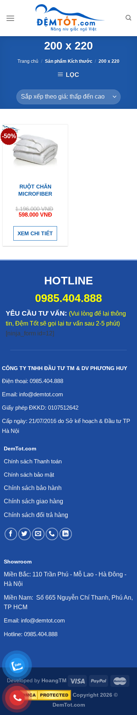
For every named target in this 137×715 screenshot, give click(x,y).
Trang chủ (28, 61)
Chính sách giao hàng (33, 501)
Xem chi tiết (35, 233)
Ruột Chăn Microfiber (35, 190)
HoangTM (54, 680)
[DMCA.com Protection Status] (45, 695)
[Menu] (10, 18)
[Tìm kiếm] (128, 18)
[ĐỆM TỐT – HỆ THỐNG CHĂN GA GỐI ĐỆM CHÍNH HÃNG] (70, 18)
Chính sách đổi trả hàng (36, 515)
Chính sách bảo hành (33, 488)
